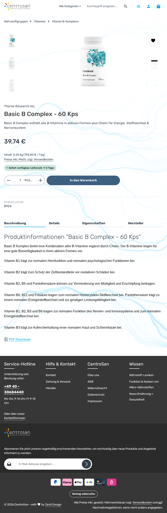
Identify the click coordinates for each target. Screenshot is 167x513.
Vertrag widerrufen (83, 493)
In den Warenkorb (83, 180)
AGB (90, 381)
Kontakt (51, 375)
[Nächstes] (156, 85)
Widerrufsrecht (97, 388)
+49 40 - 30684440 (14, 389)
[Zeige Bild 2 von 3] (154, 64)
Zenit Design (53, 504)
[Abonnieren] (86, 464)
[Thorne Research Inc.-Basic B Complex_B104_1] (93, 61)
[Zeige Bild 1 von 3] (154, 61)
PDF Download (19, 339)
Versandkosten (142, 502)
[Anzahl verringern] (8, 180)
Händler (51, 388)
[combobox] (102, 6)
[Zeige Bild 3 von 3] (154, 68)
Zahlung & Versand (58, 381)
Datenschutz (96, 394)
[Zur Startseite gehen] (17, 6)
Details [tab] (54, 223)
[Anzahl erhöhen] (40, 180)
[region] (83, 63)
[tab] (25, 223)
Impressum (95, 401)
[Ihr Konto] (148, 6)
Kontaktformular (14, 418)
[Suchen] (125, 6)
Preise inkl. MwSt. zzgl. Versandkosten (28, 159)
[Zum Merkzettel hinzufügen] (153, 40)
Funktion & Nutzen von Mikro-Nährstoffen (144, 384)
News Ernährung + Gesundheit (141, 396)
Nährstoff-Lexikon (141, 375)
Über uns (93, 375)
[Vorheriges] (147, 85)
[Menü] (138, 6)
